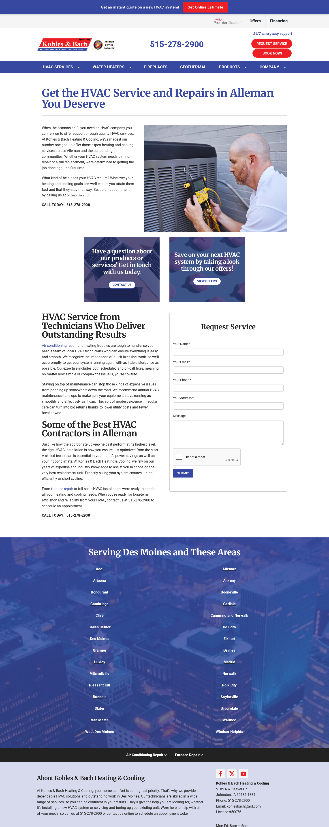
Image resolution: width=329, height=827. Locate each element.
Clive (100, 615)
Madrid (229, 662)
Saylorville (229, 697)
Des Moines (99, 639)
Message (179, 416)
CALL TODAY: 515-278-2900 (66, 205)
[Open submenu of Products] (248, 67)
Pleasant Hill (99, 685)
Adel (99, 569)
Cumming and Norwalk (229, 615)
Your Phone (182, 380)
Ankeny (229, 581)
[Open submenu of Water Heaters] (132, 67)
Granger (100, 650)
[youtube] (243, 773)
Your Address (183, 398)
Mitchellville (99, 673)
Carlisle (229, 604)
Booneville (229, 592)
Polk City (229, 685)
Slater (100, 708)
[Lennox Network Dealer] (229, 21)
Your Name (181, 344)
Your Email (181, 362)
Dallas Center (99, 627)
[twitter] (232, 773)
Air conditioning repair (59, 345)
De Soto (229, 627)
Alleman (229, 569)
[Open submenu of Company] (287, 67)
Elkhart (229, 639)
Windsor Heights (229, 732)
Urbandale (229, 708)
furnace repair (62, 489)
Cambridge (99, 604)
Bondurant (99, 592)
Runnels (99, 697)
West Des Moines (99, 732)
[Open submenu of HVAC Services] (81, 67)
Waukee (229, 720)
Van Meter (99, 720)
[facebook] (220, 773)
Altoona (99, 581)
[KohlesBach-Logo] (76, 38)
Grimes (229, 650)
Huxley (99, 662)
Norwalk (229, 673)
